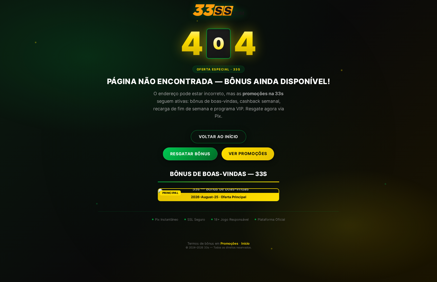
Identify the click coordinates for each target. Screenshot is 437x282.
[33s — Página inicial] (218, 10)
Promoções (229, 243)
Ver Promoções (248, 153)
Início (245, 243)
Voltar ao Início (218, 136)
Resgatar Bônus (190, 153)
